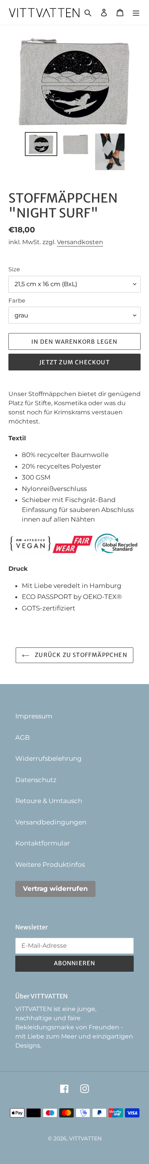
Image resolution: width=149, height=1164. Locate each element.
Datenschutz (36, 780)
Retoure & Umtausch (48, 801)
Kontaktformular (42, 843)
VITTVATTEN (85, 1138)
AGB (22, 737)
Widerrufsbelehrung (48, 758)
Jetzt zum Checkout (74, 362)
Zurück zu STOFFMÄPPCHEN (80, 654)
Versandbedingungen (50, 822)
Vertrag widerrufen (55, 888)
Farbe (16, 300)
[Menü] (136, 12)
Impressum (33, 716)
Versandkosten (80, 242)
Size (14, 269)
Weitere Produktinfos (50, 864)
